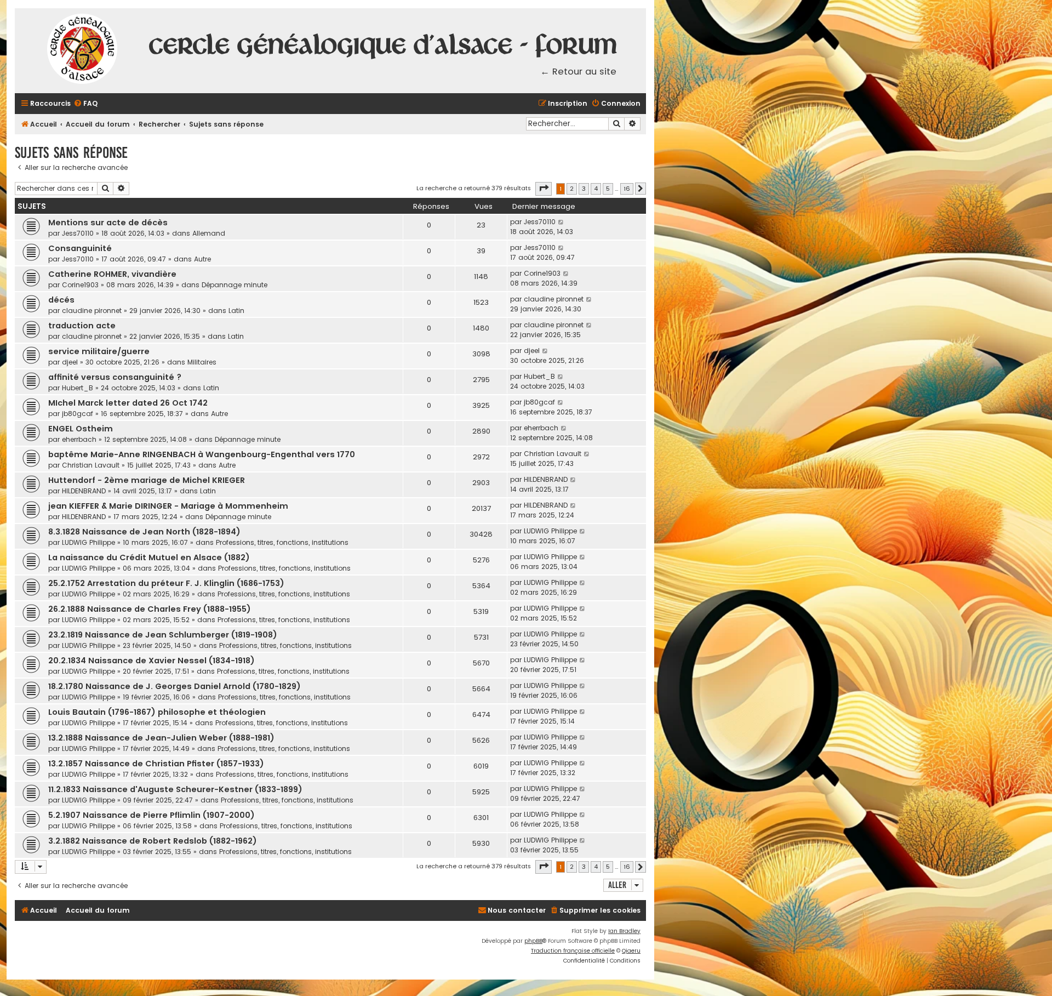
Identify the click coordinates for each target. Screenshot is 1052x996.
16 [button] (627, 188)
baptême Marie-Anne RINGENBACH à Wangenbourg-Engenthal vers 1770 (201, 454)
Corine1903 (80, 284)
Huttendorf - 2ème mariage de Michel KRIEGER (146, 480)
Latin (236, 310)
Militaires (201, 362)
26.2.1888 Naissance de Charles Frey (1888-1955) (149, 609)
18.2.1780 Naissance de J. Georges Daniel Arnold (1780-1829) (174, 686)
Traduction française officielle (573, 951)
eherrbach (79, 439)
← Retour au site (578, 71)
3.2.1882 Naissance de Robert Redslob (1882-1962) (152, 840)
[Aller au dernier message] (561, 222)
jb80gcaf (77, 413)
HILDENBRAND (84, 491)
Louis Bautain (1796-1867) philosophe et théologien (157, 712)
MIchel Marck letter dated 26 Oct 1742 (128, 402)
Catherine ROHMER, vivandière (112, 274)
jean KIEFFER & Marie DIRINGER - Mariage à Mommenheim (168, 505)
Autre (202, 259)
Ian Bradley (624, 931)
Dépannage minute (234, 284)
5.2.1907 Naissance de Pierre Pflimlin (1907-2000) (151, 815)
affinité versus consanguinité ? (114, 377)
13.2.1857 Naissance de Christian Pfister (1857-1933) (156, 763)
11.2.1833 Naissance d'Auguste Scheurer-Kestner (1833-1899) (175, 789)
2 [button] (572, 188)
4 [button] (596, 188)
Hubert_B (77, 387)
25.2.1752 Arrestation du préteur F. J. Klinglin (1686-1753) (166, 583)
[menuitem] (85, 103)
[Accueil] (82, 50)
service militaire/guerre (99, 351)
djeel (70, 362)
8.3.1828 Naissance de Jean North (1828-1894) (144, 531)
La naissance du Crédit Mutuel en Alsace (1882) (149, 557)
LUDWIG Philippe (88, 542)
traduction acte (82, 325)
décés (61, 299)
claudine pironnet (92, 310)
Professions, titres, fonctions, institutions (282, 542)
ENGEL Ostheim (80, 428)
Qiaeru (631, 951)
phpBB (533, 941)
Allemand (208, 233)
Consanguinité (80, 248)
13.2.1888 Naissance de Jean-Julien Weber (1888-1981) (161, 737)
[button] (543, 188)
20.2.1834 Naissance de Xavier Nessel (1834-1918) (151, 660)
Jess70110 (78, 233)
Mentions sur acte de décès (108, 222)
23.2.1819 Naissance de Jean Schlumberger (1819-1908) (162, 634)
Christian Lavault (90, 465)
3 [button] (584, 188)
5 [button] (608, 188)
